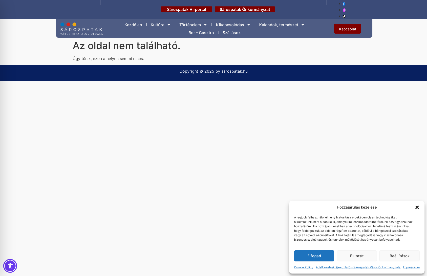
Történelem (190, 24)
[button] (417, 207)
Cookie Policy (303, 267)
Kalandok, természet (278, 24)
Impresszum (411, 267)
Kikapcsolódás (230, 24)
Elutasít (357, 256)
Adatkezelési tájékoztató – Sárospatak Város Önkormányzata (358, 267)
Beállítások (399, 256)
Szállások (232, 32)
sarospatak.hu (234, 71)
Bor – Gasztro (201, 32)
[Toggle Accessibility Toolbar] (10, 265)
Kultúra (157, 24)
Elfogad (314, 256)
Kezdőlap (133, 24)
